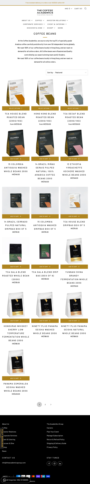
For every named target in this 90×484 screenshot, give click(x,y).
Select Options (14, 108)
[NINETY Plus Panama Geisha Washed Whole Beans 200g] (45, 305)
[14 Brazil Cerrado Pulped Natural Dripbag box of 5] (16, 200)
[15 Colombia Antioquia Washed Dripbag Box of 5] (45, 200)
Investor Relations (56, 20)
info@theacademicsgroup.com (14, 463)
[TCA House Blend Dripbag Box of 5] (74, 200)
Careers (50, 428)
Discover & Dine (34, 28)
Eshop (50, 28)
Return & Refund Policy (55, 439)
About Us (26, 20)
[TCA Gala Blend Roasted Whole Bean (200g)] (16, 251)
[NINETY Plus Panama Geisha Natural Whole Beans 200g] (74, 305)
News (60, 28)
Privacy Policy (52, 447)
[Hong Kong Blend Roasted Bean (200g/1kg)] (45, 92)
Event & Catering (56, 24)
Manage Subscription (55, 436)
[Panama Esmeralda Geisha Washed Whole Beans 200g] (16, 362)
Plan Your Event (53, 432)
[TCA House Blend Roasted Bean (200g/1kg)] (16, 92)
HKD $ (67, 8)
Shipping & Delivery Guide (56, 443)
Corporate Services (33, 24)
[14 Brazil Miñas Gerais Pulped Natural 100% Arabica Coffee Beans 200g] (45, 143)
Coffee (38, 20)
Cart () (78, 8)
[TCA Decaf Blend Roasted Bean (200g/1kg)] (74, 92)
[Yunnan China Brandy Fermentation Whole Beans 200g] (74, 251)
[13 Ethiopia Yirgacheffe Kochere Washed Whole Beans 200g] (74, 143)
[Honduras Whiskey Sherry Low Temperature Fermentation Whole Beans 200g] (16, 305)
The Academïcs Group (55, 424)
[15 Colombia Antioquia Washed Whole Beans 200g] (16, 143)
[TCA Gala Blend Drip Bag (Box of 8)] (45, 251)
